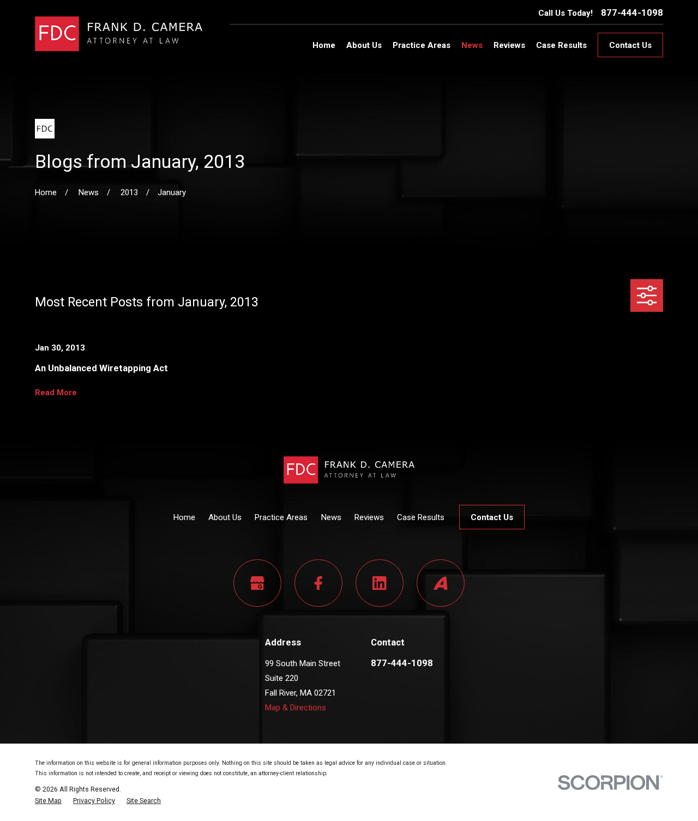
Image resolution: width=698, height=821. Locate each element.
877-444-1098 (632, 12)
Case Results (420, 517)
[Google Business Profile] (257, 583)
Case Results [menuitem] (561, 45)
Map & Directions (295, 708)
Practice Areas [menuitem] (421, 45)
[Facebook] (318, 583)
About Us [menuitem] (364, 45)
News (331, 517)
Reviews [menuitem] (509, 45)
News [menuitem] (472, 45)
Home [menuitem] (323, 45)
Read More (56, 392)
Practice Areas (281, 517)
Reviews (369, 517)
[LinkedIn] (380, 583)
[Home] (118, 33)
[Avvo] (441, 583)
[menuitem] (48, 800)
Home (184, 517)
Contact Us (630, 45)
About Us (225, 517)
